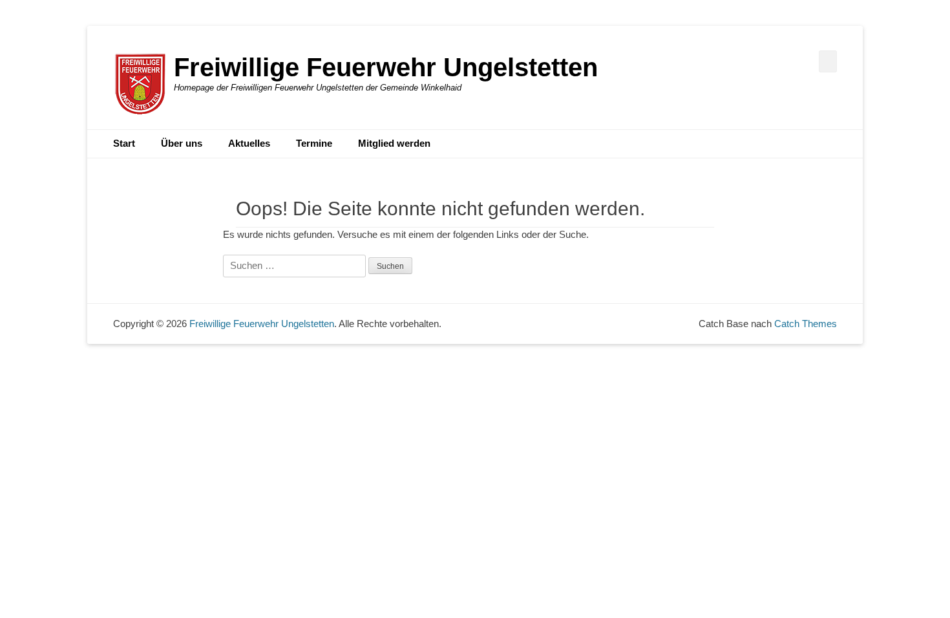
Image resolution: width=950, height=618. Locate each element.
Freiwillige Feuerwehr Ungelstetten (386, 67)
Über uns (181, 143)
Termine (314, 143)
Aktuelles (249, 143)
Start (124, 143)
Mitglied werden (394, 143)
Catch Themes (805, 323)
